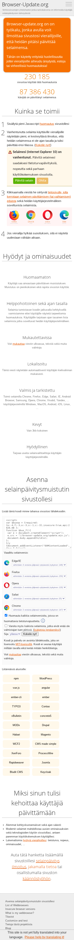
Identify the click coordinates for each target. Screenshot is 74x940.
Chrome (16, 605)
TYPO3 (16, 706)
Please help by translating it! (44, 937)
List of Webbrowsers (17, 905)
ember (45, 697)
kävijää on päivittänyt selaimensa (37, 93)
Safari (15, 594)
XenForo (16, 753)
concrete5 (45, 715)
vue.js (16, 687)
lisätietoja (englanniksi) (47, 629)
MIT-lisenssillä (24, 644)
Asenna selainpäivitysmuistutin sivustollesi (29, 901)
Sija (6, 634)
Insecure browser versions (20, 909)
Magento (46, 734)
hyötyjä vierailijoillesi (34, 840)
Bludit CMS (16, 772)
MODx (16, 725)
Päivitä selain (24, 180)
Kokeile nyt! (42, 145)
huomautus (47, 123)
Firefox (16, 572)
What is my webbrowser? (19, 912)
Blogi (8, 928)
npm (16, 678)
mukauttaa (19, 343)
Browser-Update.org (25, 4)
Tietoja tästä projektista (18, 924)
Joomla (46, 762)
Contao (46, 706)
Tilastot (9, 916)
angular (46, 687)
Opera (15, 583)
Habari (16, 734)
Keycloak (45, 772)
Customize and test (16, 920)
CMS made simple (45, 743)
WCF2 (16, 743)
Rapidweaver (16, 762)
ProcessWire (45, 753)
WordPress (45, 678)
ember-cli (16, 697)
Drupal (45, 725)
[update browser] (39, 225)
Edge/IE (16, 560)
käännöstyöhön (37, 878)
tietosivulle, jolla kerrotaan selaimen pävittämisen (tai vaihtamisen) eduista (39, 197)
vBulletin (16, 715)
